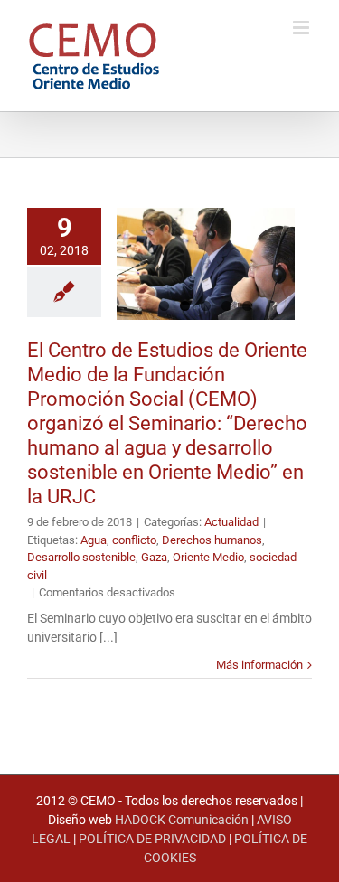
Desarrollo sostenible (81, 557)
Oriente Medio (208, 557)
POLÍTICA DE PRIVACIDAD (152, 838)
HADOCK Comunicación (182, 819)
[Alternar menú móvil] (302, 27)
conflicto (134, 540)
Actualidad (231, 522)
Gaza (154, 557)
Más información (259, 664)
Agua (93, 540)
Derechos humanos (212, 540)
